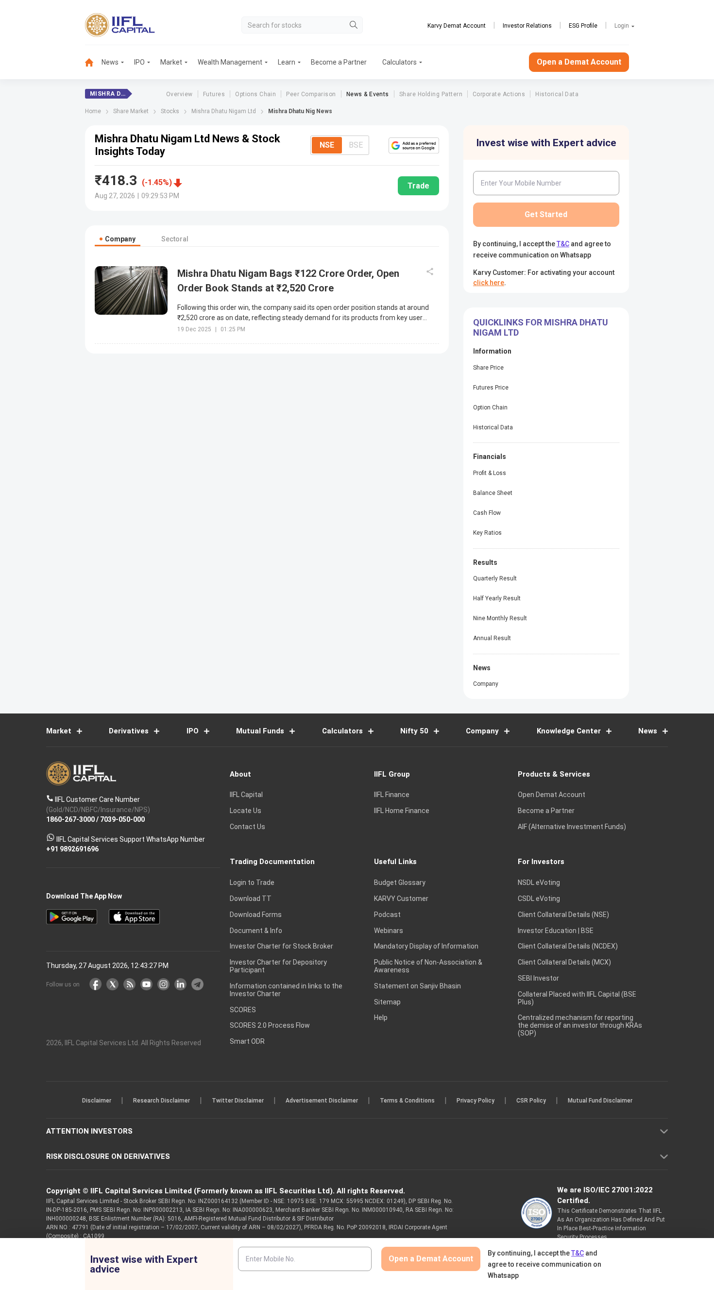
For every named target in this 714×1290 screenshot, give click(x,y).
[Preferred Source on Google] (414, 145)
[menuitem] (93, 62)
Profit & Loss (489, 473)
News (110, 62)
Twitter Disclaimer (238, 1100)
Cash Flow (487, 512)
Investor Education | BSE (556, 930)
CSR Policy (531, 1100)
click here (488, 283)
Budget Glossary (399, 882)
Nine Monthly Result (500, 618)
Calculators (399, 62)
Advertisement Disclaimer (322, 1100)
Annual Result (492, 638)
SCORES (243, 1010)
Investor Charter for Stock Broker (281, 946)
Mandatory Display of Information (426, 946)
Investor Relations (527, 25)
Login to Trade (252, 882)
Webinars (388, 930)
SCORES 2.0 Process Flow (270, 1025)
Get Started (546, 214)
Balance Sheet (492, 493)
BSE (356, 145)
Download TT (251, 898)
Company (485, 683)
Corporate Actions (499, 94)
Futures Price (491, 387)
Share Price (488, 367)
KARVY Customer (401, 898)
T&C (563, 244)
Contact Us (247, 827)
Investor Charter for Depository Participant (278, 966)
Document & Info (256, 930)
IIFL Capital (246, 794)
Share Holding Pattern (430, 94)
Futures (214, 94)
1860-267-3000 (70, 819)
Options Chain (255, 94)
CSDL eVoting (539, 898)
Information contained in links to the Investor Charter (286, 990)
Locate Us (245, 811)
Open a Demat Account (579, 62)
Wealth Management (230, 62)
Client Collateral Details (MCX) (564, 962)
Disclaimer (96, 1100)
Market (171, 62)
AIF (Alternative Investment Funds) (572, 827)
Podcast (387, 914)
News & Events (367, 94)
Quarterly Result (495, 578)
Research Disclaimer (161, 1100)
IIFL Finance (391, 794)
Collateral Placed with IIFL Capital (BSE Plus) (577, 998)
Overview (179, 94)
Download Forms (256, 914)
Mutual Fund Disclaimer (600, 1100)
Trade (418, 185)
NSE (327, 145)
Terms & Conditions (407, 1100)
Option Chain (490, 407)
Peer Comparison (311, 94)
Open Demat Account (551, 794)
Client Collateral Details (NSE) (563, 914)
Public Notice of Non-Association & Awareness (428, 966)
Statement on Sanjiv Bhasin (417, 986)
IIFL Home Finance (401, 811)
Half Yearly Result (497, 598)
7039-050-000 (122, 819)
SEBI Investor (538, 978)
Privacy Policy (475, 1100)
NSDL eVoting (539, 882)
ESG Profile (583, 25)
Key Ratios (487, 532)
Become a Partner (339, 62)
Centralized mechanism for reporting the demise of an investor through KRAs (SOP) (580, 1025)
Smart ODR (247, 1041)
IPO (139, 62)
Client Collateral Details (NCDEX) (568, 946)
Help (381, 1017)
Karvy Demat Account (456, 25)
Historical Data (556, 94)
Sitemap (387, 1002)
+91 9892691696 (72, 849)
